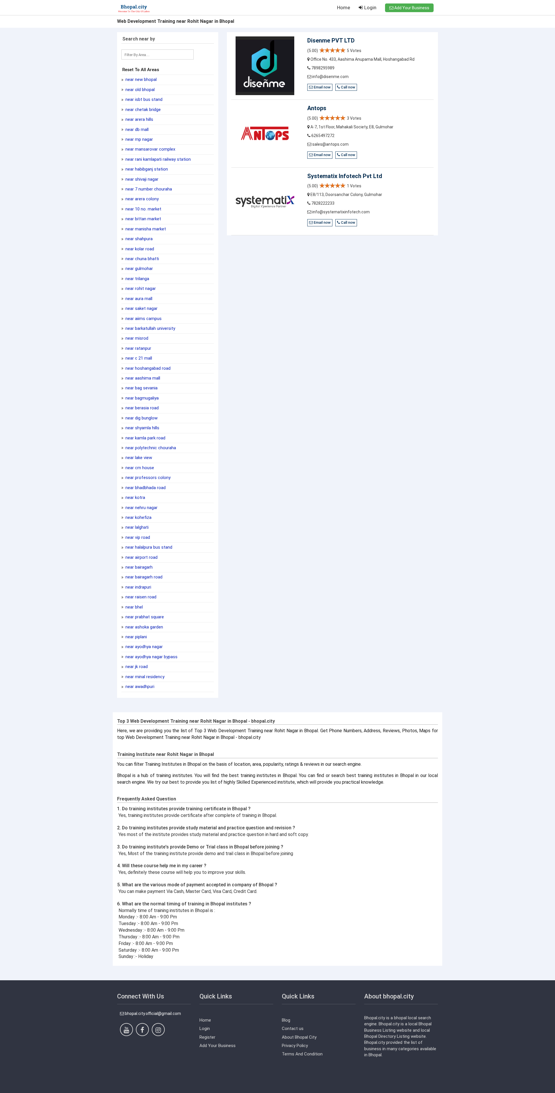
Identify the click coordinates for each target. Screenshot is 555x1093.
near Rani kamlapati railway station (157, 159)
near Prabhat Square (144, 616)
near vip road (137, 537)
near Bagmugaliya (141, 398)
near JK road (136, 666)
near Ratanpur (137, 348)
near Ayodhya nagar (143, 646)
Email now (322, 87)
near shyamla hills (141, 427)
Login (369, 7)
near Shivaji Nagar (141, 179)
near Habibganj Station (146, 169)
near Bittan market (142, 218)
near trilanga (136, 278)
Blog (286, 1020)
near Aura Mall (138, 298)
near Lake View (138, 457)
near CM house (139, 467)
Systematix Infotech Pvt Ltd (344, 176)
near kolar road (139, 248)
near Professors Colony (147, 477)
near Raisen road (140, 597)
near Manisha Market (145, 229)
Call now (347, 87)
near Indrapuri (137, 587)
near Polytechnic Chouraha (150, 447)
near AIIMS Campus (143, 318)
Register (207, 1037)
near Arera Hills (138, 119)
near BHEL (133, 607)
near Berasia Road (141, 407)
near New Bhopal (140, 79)
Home (343, 7)
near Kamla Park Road (144, 438)
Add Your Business (411, 7)
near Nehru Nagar (141, 507)
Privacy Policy (295, 1045)
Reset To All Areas (140, 69)
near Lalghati (136, 527)
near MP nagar (138, 139)
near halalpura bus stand (148, 547)
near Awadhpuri (139, 686)
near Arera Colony (141, 198)
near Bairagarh (138, 567)
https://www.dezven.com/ (141, 1088)
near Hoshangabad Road (147, 368)
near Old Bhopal (139, 89)
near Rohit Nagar (140, 288)
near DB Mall (136, 129)
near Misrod (136, 338)
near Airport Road (141, 557)
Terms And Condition (302, 1054)
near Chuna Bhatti (141, 258)
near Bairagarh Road (143, 577)
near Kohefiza (137, 517)
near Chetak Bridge (142, 109)
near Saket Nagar (141, 308)
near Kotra (134, 497)
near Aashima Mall (142, 378)
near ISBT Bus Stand (143, 99)
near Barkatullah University (149, 328)
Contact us (293, 1028)
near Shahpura (138, 238)
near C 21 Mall (138, 358)
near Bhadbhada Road (145, 487)
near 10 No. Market (142, 209)
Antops (316, 108)
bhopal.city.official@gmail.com (152, 1013)
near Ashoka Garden (143, 627)
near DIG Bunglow (141, 418)
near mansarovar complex (149, 149)
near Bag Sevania (141, 388)
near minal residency (144, 676)
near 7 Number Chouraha (148, 189)
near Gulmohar (138, 268)
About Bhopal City (299, 1037)
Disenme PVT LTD (331, 40)
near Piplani (135, 636)
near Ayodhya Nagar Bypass (150, 656)
